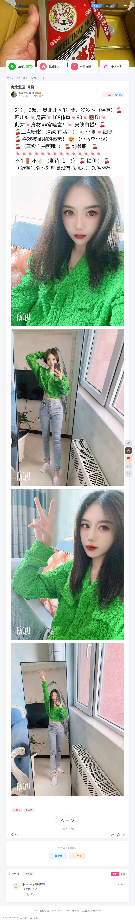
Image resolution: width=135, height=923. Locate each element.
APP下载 (56, 910)
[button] (129, 65)
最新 (115, 873)
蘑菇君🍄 (23, 92)
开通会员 (112, 5)
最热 (123, 873)
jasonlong (29, 884)
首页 (11, 77)
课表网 (75, 910)
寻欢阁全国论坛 (41, 910)
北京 (25, 77)
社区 (18, 77)
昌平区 (34, 77)
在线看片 (85, 910)
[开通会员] (128, 450)
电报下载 (97, 910)
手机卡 (66, 910)
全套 (30, 810)
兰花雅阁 (24, 917)
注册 (78, 856)
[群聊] (128, 458)
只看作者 (27, 873)
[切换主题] (128, 465)
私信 (120, 94)
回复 (33, 894)
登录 (60, 856)
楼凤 (18, 810)
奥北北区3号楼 (23, 87)
